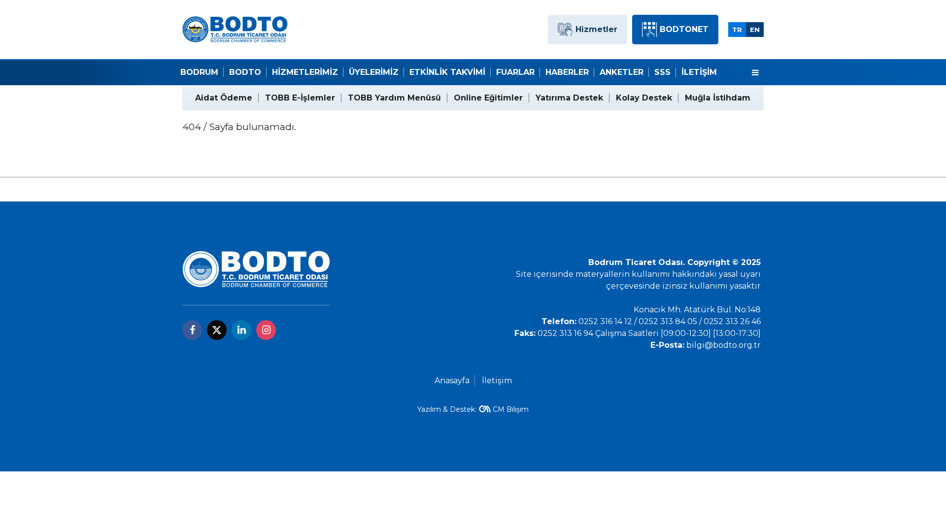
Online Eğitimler (488, 97)
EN (755, 29)
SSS (662, 72)
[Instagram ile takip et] (266, 330)
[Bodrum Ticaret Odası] (235, 28)
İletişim (699, 72)
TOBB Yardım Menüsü (394, 97)
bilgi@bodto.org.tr (723, 345)
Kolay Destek (644, 97)
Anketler (621, 72)
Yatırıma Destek (569, 97)
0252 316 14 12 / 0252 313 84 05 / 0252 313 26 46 (669, 321)
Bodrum (199, 72)
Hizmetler (596, 29)
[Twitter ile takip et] (217, 330)
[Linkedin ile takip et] (241, 330)
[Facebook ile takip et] (192, 330)
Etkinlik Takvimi (447, 72)
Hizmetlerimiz (305, 72)
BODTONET (684, 29)
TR (737, 29)
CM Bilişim (511, 409)
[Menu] (755, 72)
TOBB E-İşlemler (300, 97)
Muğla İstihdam (717, 97)
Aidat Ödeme (223, 97)
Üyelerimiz (374, 72)
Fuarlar (515, 72)
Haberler (567, 72)
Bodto (245, 72)
